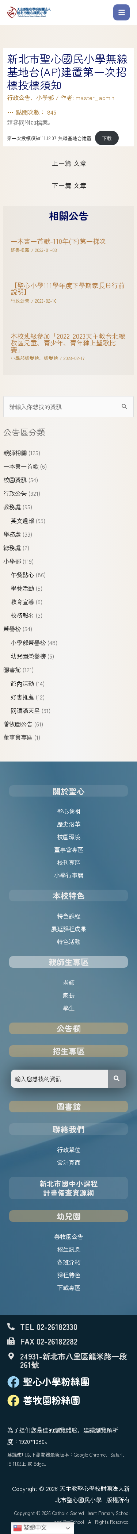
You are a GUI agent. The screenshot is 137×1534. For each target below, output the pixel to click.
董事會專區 (18, 737)
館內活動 (22, 683)
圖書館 (12, 669)
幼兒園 (69, 1216)
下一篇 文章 (69, 185)
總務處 (12, 547)
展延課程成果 (68, 928)
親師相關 (15, 452)
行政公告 (15, 493)
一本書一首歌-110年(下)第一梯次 (58, 241)
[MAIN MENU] (121, 12)
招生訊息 (68, 1249)
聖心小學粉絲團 (56, 1381)
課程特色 (68, 1274)
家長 (69, 995)
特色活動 (68, 941)
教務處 (12, 506)
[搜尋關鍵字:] (68, 406)
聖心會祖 (68, 811)
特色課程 (68, 916)
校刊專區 (68, 862)
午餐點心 (22, 574)
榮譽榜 (12, 628)
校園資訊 (15, 479)
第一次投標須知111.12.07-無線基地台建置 (49, 138)
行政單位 (68, 1149)
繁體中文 (34, 1528)
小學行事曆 (68, 875)
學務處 (12, 534)
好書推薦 (22, 697)
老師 (69, 982)
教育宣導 (22, 601)
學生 (69, 1008)
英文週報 (22, 520)
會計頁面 (68, 1162)
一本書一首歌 (20, 466)
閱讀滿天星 (25, 710)
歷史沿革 (68, 824)
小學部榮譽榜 (28, 642)
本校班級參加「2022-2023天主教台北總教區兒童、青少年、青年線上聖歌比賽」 (68, 342)
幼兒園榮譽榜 (28, 656)
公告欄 (69, 1028)
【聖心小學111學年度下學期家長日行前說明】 (68, 288)
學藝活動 (22, 588)
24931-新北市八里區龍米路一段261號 (73, 1360)
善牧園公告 (18, 724)
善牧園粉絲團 (51, 1400)
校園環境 (68, 836)
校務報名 (22, 615)
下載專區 (68, 1287)
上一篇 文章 (69, 163)
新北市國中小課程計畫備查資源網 (68, 1188)
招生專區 (69, 1050)
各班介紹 (68, 1262)
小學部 (12, 561)
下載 (106, 138)
